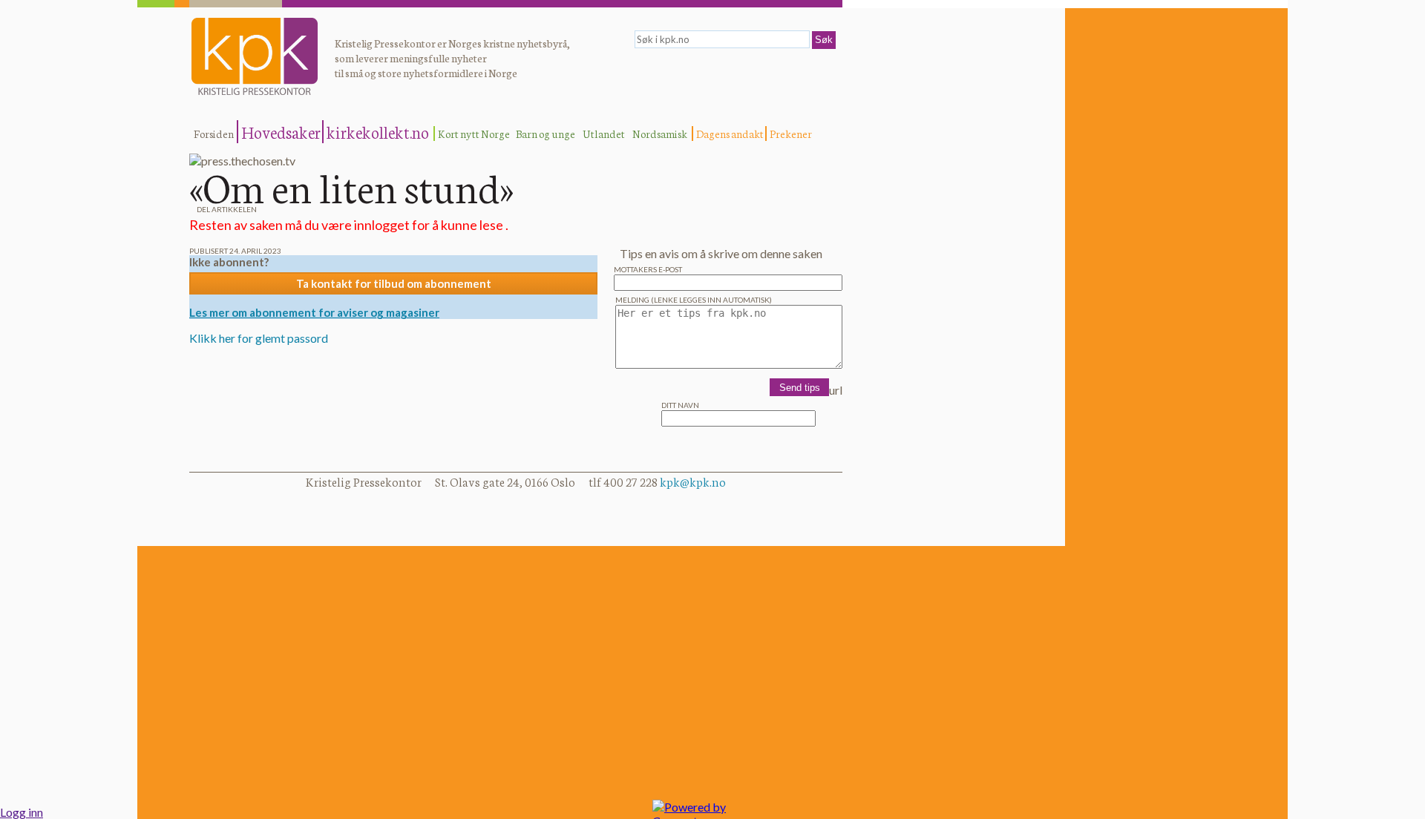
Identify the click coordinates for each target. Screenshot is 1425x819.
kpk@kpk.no (693, 481)
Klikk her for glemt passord (258, 338)
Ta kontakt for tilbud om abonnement (393, 283)
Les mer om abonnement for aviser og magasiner (314, 312)
